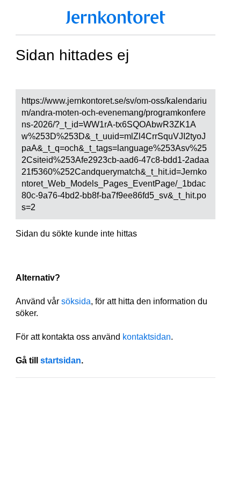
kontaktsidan (146, 336)
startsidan (60, 360)
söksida (76, 301)
